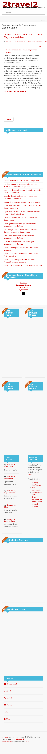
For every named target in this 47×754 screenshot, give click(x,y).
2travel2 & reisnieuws (9, 466)
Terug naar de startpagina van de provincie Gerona (21, 51)
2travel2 (9, 477)
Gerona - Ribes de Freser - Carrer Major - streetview (23, 36)
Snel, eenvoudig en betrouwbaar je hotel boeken (37, 501)
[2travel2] (23, 4)
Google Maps (9, 520)
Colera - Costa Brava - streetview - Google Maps (22, 180)
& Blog (10, 506)
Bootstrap (5, 737)
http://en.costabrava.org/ (15, 91)
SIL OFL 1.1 (29, 741)
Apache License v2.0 (18, 739)
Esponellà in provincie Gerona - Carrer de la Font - (22, 202)
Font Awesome (7, 741)
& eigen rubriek (10, 492)
